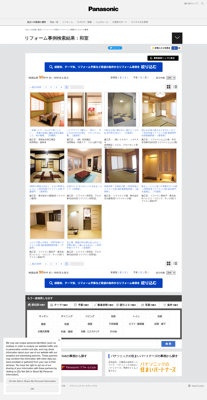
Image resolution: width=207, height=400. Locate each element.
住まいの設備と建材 (36, 21)
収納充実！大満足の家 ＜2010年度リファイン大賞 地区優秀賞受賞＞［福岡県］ (121, 189)
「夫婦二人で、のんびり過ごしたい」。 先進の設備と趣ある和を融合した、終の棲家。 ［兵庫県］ (46, 133)
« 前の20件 (35, 87)
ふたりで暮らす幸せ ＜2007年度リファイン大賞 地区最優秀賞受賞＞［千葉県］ (46, 245)
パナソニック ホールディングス (83, 385)
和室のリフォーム (61, 30)
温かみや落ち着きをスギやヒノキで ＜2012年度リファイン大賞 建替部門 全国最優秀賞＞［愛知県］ (159, 133)
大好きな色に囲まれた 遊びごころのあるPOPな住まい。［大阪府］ (121, 131)
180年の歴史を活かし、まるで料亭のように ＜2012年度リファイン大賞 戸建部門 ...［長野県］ (47, 189)
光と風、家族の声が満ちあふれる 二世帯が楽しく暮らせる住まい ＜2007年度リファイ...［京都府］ (84, 245)
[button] (54, 21)
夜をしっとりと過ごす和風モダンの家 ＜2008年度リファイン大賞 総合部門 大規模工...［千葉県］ (159, 189)
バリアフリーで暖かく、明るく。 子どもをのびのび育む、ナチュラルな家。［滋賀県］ (84, 133)
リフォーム (47, 30)
